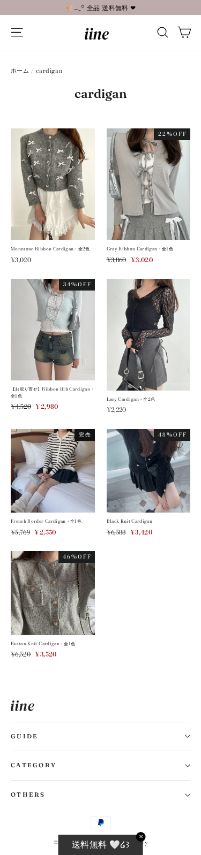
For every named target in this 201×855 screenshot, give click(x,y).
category (33, 765)
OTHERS (28, 794)
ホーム (20, 70)
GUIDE (24, 736)
